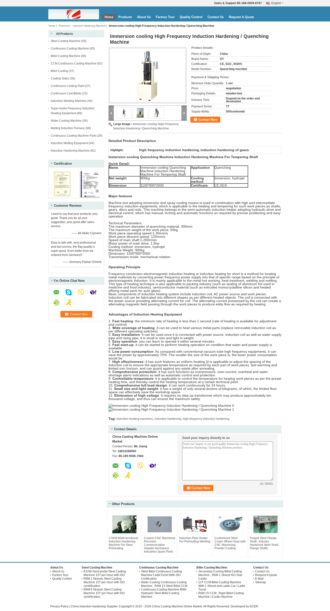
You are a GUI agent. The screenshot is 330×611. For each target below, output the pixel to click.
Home (109, 17)
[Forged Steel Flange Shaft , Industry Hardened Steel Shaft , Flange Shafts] (265, 524)
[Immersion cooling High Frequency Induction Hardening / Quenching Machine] (147, 75)
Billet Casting (59, 71)
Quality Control (191, 17)
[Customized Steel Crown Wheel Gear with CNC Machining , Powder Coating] (230, 524)
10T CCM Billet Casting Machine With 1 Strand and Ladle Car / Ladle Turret (221, 586)
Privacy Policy (59, 606)
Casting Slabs (60, 78)
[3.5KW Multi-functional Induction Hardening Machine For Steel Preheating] (124, 524)
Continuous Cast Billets (66, 93)
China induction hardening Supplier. (95, 606)
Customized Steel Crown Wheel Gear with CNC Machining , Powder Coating (230, 543)
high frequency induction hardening (206, 419)
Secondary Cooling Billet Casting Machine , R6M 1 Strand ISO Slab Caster (220, 575)
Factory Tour (165, 17)
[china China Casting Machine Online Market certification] (62, 196)
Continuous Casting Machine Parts (73, 135)
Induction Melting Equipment (69, 143)
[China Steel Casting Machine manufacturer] (73, 14)
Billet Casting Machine (65, 56)
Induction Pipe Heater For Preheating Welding (194, 539)
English (276, 3)
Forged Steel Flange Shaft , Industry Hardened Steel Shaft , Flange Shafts (265, 543)
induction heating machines (134, 419)
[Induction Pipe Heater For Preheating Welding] (195, 524)
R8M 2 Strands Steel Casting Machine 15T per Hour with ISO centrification (104, 582)
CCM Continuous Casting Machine (73, 63)
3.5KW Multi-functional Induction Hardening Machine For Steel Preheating (123, 543)
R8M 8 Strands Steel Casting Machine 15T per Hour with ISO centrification (104, 593)
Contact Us (216, 17)
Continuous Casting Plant (67, 86)
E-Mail (259, 578)
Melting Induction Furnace (68, 128)
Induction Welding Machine (68, 101)
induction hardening (168, 419)
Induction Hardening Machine (89, 25)
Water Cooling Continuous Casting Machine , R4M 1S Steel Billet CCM (164, 584)
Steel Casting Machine (65, 41)
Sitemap (260, 582)
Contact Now (207, 119)
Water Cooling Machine (66, 120)
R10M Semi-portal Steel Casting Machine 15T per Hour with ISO (105, 573)
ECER (254, 606)
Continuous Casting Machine (70, 48)
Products (125, 17)
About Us (144, 17)
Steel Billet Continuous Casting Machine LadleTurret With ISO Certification (161, 575)
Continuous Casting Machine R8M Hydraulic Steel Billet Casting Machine (163, 593)
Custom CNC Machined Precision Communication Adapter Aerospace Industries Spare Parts (159, 544)
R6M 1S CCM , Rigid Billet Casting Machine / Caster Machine (221, 594)
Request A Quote (241, 17)
